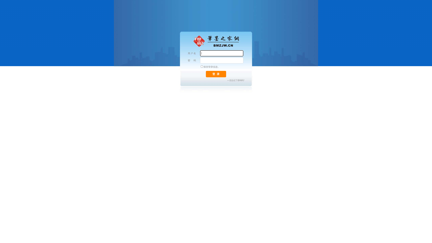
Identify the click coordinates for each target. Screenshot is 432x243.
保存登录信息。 (212, 67)
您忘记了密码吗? (236, 80)
